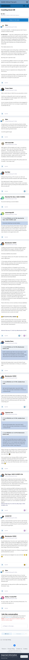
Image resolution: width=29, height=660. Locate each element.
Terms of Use (4, 658)
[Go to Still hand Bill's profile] (2, 143)
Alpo (4, 13)
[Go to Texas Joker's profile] (2, 89)
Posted (11, 27)
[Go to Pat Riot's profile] (2, 173)
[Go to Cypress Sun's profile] (2, 413)
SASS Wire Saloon (14, 15)
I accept (24, 656)
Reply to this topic (14, 20)
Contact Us (19, 648)
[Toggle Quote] (3, 218)
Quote (6, 82)
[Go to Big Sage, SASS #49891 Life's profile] (2, 475)
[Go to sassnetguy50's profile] (2, 213)
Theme (4, 648)
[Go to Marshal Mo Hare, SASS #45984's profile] (2, 197)
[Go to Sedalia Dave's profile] (2, 342)
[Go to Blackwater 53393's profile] (2, 243)
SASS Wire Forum (9, 2)
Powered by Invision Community (14, 651)
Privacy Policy (11, 648)
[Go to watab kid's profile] (2, 517)
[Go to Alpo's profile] (2, 26)
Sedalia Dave (21, 381)
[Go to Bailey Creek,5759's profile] (2, 597)
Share (7, 633)
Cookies (25, 648)
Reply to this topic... (9, 626)
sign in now (8, 617)
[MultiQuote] (2, 83)
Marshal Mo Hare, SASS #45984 (15, 197)
